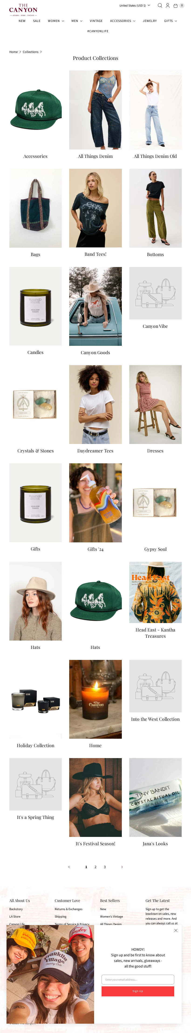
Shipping (60, 916)
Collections (30, 52)
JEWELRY (150, 21)
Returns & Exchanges (68, 909)
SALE (37, 21)
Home (13, 52)
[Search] (160, 5)
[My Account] (168, 5)
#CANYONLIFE (98, 31)
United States (132, 5)
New (103, 909)
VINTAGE (96, 21)
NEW (22, 21)
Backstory (16, 909)
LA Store (14, 916)
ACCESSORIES (120, 21)
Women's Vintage (111, 916)
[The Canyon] (23, 10)
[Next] (122, 867)
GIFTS (168, 21)
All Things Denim (111, 924)
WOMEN (54, 21)
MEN (75, 21)
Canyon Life (17, 924)
